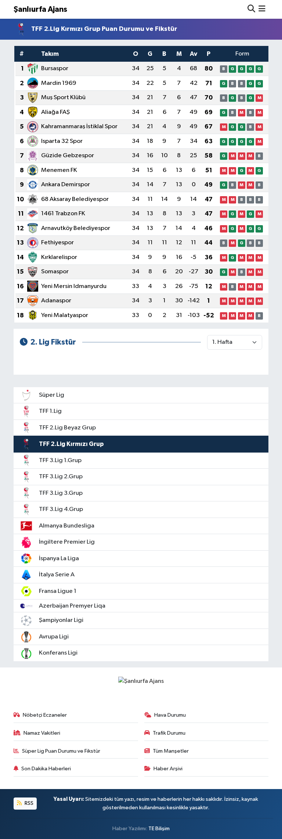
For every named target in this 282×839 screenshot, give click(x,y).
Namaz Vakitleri (42, 733)
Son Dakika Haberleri (46, 768)
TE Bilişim (159, 828)
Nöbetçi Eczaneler (45, 715)
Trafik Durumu (169, 733)
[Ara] (251, 9)
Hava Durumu (170, 715)
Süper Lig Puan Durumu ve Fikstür (61, 751)
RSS (28, 803)
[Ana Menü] (261, 9)
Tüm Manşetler (171, 751)
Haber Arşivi (167, 768)
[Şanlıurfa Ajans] (141, 681)
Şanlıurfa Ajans (40, 9)
